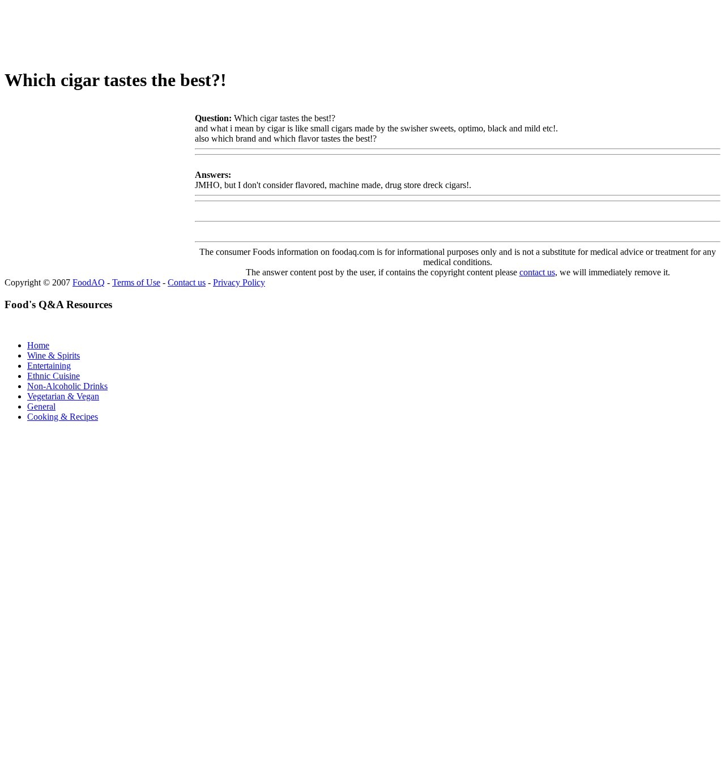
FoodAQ (88, 282)
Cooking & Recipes (62, 416)
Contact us (187, 282)
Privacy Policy (239, 282)
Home (38, 345)
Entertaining (49, 365)
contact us (537, 272)
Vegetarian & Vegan (63, 396)
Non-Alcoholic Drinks (67, 386)
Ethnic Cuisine (53, 376)
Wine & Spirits (53, 355)
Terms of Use (136, 282)
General (41, 406)
